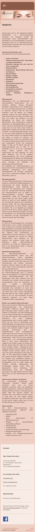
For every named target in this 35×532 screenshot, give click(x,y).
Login (31, 528)
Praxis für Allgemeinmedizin (11, 508)
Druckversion (7, 528)
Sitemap (15, 528)
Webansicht (29, 530)
